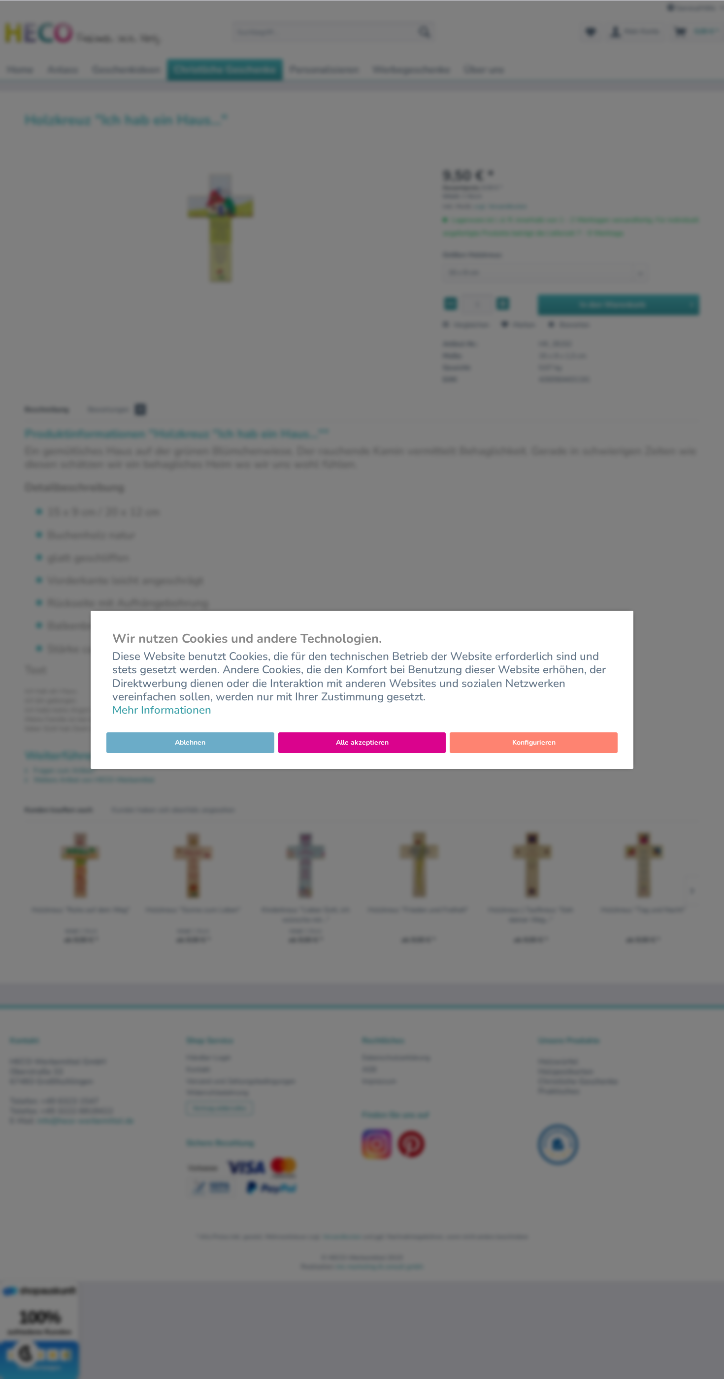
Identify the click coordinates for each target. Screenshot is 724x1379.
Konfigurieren (534, 742)
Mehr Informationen (161, 710)
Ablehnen (190, 742)
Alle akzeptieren (362, 742)
